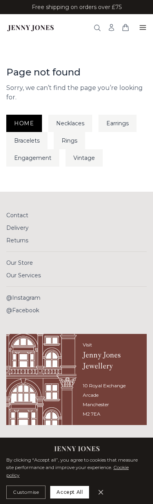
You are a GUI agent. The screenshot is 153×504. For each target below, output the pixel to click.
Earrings (117, 123)
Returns (17, 240)
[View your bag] (125, 27)
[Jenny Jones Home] (30, 27)
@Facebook (22, 310)
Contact (17, 215)
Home (24, 123)
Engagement (32, 157)
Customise (26, 492)
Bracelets (27, 140)
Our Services (23, 275)
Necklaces (70, 123)
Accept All (69, 492)
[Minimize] (101, 492)
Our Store (19, 262)
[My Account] (111, 27)
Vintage (84, 157)
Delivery (17, 227)
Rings (69, 140)
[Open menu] (143, 27)
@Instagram (23, 297)
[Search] (97, 28)
